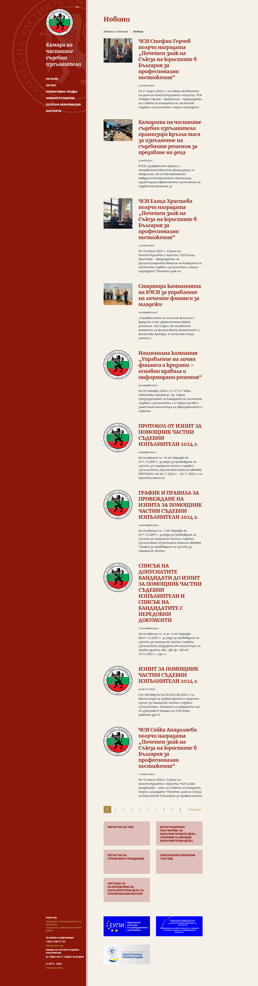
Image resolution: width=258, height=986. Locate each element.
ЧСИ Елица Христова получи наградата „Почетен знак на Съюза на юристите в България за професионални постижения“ (167, 219)
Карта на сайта (54, 967)
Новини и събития (60, 98)
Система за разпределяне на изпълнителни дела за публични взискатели (126, 888)
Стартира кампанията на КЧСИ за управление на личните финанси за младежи (169, 295)
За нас (51, 85)
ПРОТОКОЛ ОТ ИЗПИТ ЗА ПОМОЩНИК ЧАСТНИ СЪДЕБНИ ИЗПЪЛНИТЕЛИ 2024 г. (170, 435)
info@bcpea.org (54, 945)
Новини (138, 31)
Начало (52, 78)
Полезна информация (63, 104)
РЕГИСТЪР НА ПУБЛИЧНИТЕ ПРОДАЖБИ (126, 857)
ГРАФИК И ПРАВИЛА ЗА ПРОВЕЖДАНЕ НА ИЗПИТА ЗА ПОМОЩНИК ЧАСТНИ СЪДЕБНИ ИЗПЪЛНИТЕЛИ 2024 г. (170, 505)
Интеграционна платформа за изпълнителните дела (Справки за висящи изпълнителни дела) (177, 833)
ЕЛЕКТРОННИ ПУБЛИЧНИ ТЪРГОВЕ (177, 857)
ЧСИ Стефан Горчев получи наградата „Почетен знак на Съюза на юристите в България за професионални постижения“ (167, 59)
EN (77, 7)
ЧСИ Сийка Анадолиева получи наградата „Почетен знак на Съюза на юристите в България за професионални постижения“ (167, 748)
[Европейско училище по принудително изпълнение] (127, 926)
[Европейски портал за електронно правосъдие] (127, 954)
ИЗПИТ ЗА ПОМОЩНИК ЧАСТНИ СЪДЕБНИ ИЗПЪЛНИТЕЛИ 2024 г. (168, 675)
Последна (194, 809)
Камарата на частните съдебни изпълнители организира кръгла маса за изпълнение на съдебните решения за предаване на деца (169, 137)
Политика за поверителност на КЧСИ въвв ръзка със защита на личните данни (64, 926)
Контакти (53, 111)
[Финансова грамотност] (179, 926)
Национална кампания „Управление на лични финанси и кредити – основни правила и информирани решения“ (170, 365)
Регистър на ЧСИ (120, 827)
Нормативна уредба (61, 91)
